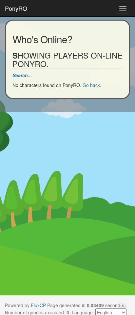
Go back (91, 85)
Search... (22, 75)
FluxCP (38, 305)
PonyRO (16, 8)
